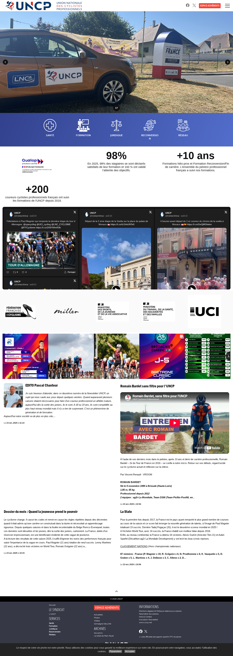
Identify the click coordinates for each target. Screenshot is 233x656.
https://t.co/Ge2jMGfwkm (199, 224)
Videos (97, 621)
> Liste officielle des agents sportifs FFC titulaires (160, 637)
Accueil (52, 605)
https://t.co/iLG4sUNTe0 (122, 224)
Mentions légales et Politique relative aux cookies (160, 611)
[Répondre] (7, 272)
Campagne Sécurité (102, 624)
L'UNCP (52, 614)
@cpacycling (29, 224)
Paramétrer (115, 651)
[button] (5, 62)
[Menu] (227, 5)
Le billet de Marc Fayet (104, 636)
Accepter (130, 651)
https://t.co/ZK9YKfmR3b (48, 227)
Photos (97, 618)
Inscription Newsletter (148, 620)
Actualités (98, 615)
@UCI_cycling (44, 224)
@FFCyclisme (28, 227)
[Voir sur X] (74, 212)
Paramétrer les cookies (149, 614)
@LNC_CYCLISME (61, 224)
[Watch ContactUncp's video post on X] (192, 289)
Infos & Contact (145, 617)
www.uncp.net (145, 622)
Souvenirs (98, 633)
